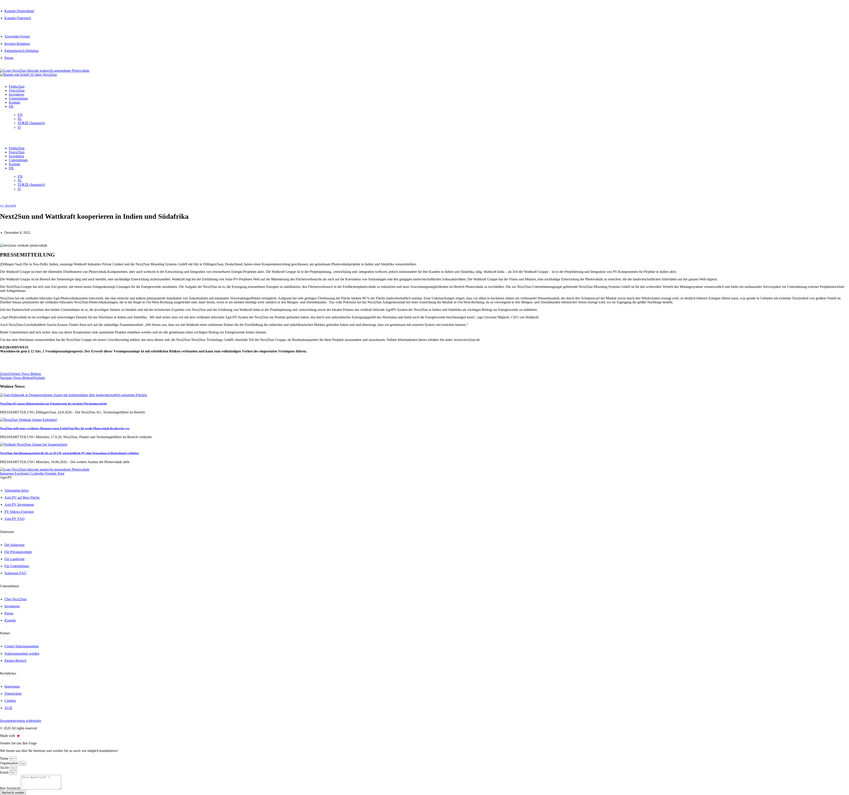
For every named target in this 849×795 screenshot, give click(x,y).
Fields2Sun (17, 86)
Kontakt (14, 102)
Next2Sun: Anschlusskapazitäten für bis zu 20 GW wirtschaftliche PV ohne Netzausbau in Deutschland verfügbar (69, 453)
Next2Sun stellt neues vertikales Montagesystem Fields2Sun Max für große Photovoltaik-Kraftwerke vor (65, 428)
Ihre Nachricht (10, 788)
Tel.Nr (5, 768)
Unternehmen (18, 98)
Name (4, 758)
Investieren (16, 94)
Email (4, 772)
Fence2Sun (17, 90)
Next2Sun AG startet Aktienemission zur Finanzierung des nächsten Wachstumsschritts (53, 403)
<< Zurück (8, 205)
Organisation (9, 763)
